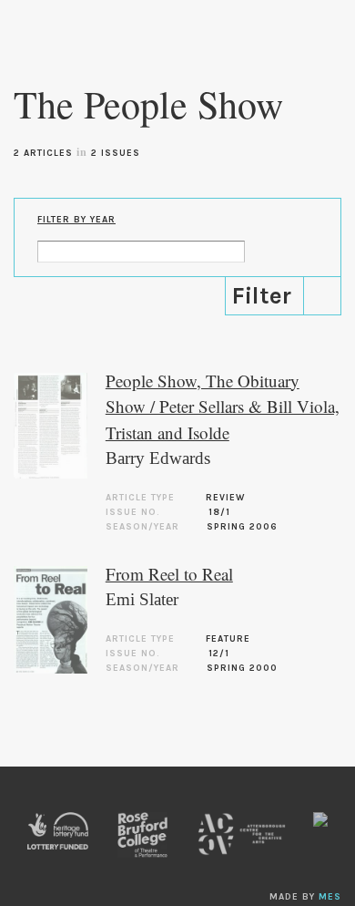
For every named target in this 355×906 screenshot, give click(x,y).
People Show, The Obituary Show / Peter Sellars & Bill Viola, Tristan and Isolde (223, 406)
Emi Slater (142, 599)
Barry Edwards (158, 458)
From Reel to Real (169, 573)
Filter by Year (76, 219)
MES (330, 896)
